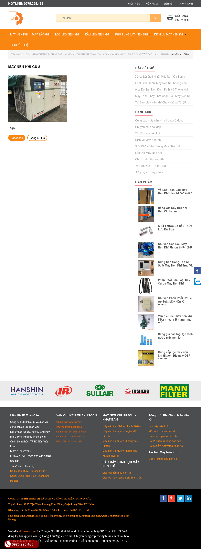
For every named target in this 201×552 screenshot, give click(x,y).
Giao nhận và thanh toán (69, 441)
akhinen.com (27, 531)
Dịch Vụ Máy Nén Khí (169, 34)
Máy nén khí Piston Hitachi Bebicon (122, 426)
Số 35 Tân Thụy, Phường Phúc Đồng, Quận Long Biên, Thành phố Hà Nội (29, 475)
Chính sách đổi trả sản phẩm (71, 431)
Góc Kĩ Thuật (20, 45)
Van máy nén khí (158, 426)
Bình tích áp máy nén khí (163, 436)
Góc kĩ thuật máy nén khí (163, 458)
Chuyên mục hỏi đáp (148, 127)
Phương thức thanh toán (69, 426)
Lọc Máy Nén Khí (67, 34)
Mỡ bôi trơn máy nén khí (162, 431)
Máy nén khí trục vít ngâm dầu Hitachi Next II (119, 453)
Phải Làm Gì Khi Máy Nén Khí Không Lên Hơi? (164, 83)
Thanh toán (186, 3)
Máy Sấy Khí (40, 34)
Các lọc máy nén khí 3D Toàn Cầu (122, 477)
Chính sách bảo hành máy (70, 436)
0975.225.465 (22, 544)
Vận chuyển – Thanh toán (151, 166)
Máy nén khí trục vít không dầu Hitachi (120, 443)
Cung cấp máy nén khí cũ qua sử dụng (73, 54)
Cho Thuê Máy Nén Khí (149, 159)
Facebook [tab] (17, 138)
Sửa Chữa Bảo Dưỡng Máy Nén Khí (157, 146)
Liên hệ (168, 3)
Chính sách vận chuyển (68, 421)
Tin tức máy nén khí (147, 133)
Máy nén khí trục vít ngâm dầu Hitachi (119, 433)
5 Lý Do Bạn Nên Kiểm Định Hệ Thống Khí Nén (164, 89)
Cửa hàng (152, 3)
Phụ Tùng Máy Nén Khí (131, 34)
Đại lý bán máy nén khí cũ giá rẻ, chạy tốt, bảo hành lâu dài (133, 54)
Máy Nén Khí (19, 34)
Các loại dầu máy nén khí (117, 472)
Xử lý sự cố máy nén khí (150, 172)
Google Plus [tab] (37, 138)
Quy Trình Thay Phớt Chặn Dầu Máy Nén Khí (163, 96)
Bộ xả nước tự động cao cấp (165, 441)
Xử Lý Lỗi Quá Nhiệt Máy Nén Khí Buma (160, 76)
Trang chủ (17, 54)
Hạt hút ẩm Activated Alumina (166, 446)
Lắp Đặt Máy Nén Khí (148, 153)
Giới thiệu (134, 3)
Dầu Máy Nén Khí (97, 34)
